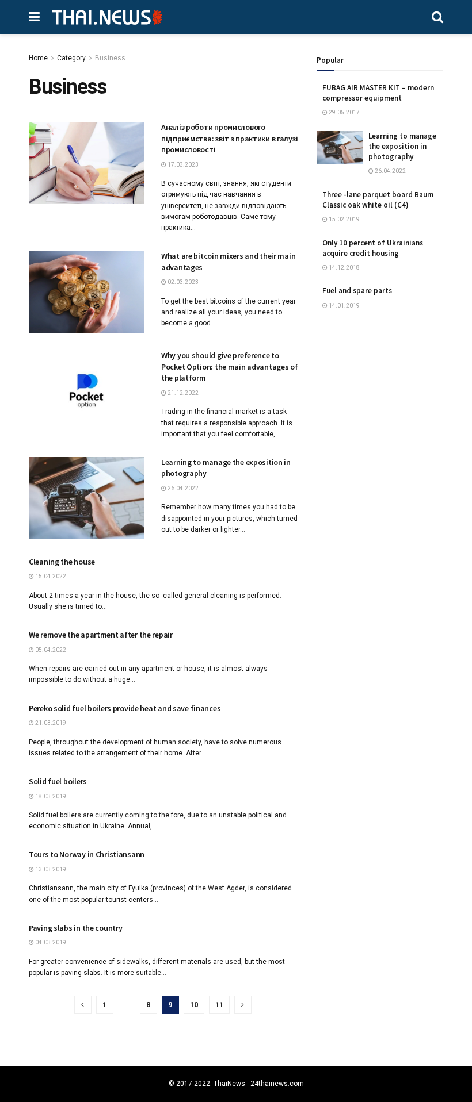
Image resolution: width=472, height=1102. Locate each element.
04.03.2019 (50, 942)
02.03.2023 (182, 282)
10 (194, 1004)
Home (38, 58)
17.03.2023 (182, 165)
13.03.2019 (50, 869)
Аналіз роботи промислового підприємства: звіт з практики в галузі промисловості (229, 138)
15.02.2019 (344, 219)
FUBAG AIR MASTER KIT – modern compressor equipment (378, 93)
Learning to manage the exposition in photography (402, 146)
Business (110, 58)
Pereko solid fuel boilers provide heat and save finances (124, 708)
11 (219, 1004)
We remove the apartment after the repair (101, 634)
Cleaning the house (62, 561)
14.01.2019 (344, 305)
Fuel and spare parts (357, 290)
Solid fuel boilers (58, 781)
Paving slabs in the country (75, 928)
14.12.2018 (344, 267)
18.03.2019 (50, 796)
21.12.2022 (182, 393)
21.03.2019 (50, 723)
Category (71, 58)
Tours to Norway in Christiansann (86, 854)
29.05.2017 (344, 112)
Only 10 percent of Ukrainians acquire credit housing (372, 248)
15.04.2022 (50, 576)
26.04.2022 (182, 488)
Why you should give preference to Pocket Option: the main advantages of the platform (229, 366)
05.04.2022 (50, 650)
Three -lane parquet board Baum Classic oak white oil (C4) (377, 200)
